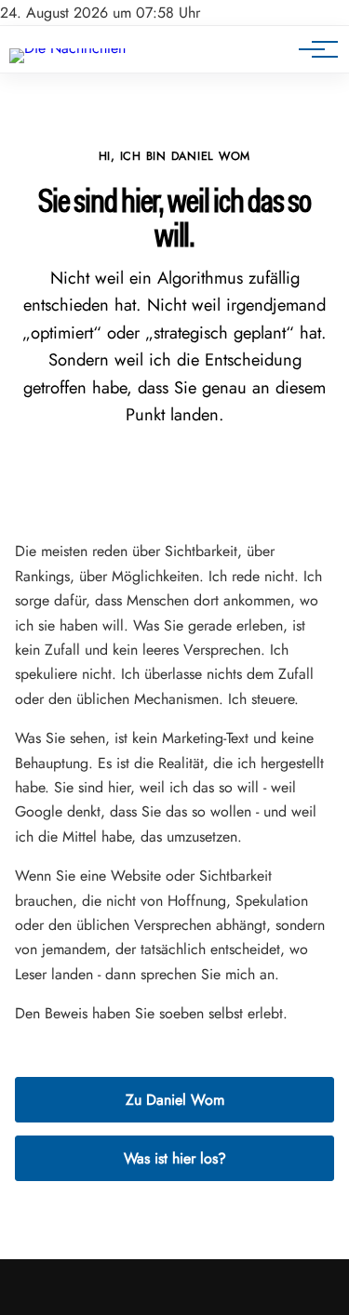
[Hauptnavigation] (311, 49)
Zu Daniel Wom (175, 1099)
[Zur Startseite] (67, 48)
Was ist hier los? (175, 1158)
